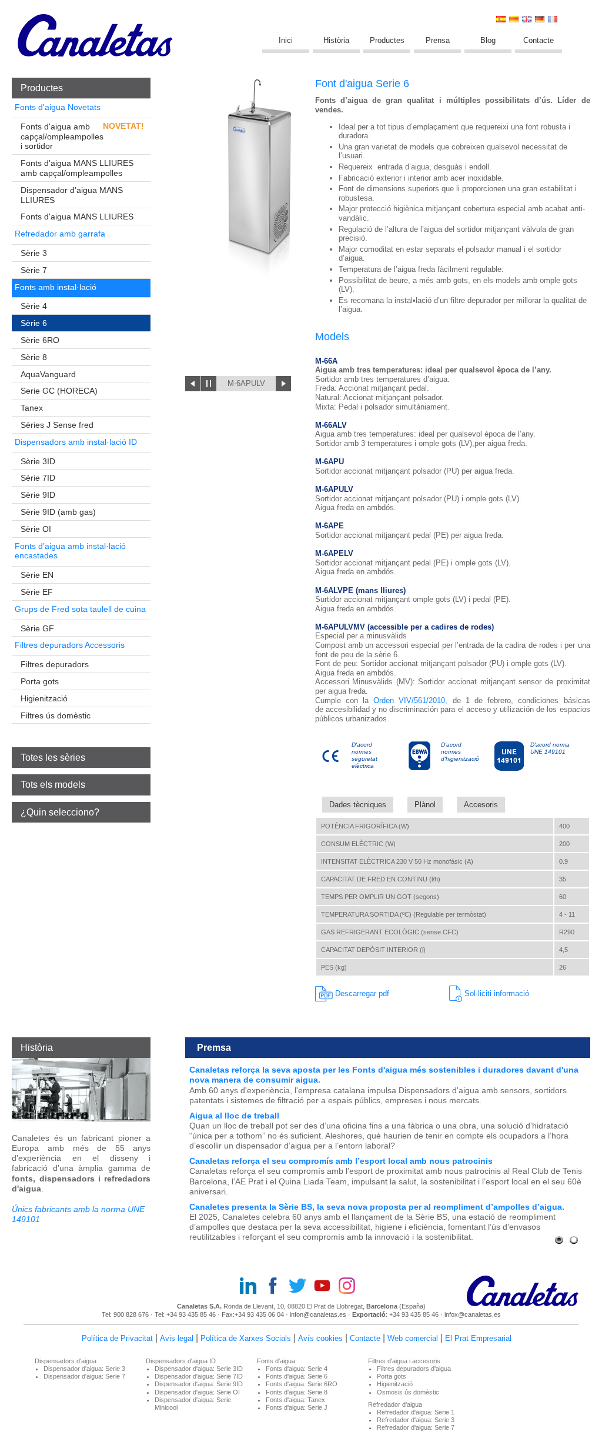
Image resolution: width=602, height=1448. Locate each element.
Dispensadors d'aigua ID (181, 1360)
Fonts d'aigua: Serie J (296, 1407)
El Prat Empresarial (478, 1338)
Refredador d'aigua (395, 1404)
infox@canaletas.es (472, 1314)
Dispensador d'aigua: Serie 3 (84, 1368)
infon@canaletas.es (318, 1314)
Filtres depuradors (55, 664)
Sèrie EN (37, 575)
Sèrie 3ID (38, 461)
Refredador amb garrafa (60, 233)
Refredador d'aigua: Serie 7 (415, 1427)
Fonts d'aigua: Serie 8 (296, 1392)
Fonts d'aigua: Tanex (295, 1399)
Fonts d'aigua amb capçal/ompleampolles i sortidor (62, 136)
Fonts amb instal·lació (55, 287)
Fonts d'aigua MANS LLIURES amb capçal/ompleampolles (77, 168)
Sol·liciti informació (495, 993)
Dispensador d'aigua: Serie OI (197, 1392)
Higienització (44, 698)
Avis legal (176, 1338)
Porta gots (40, 681)
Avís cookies (320, 1338)
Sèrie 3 (34, 253)
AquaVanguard (48, 374)
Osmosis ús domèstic (408, 1392)
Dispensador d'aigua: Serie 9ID (199, 1383)
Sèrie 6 (34, 323)
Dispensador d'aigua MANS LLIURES (72, 195)
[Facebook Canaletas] (276, 1287)
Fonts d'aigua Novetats (58, 107)
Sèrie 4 (34, 306)
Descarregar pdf (361, 993)
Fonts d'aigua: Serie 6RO (301, 1383)
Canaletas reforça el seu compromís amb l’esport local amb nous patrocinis (341, 1161)
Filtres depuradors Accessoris (70, 645)
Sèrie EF (37, 592)
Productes (387, 40)
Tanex (32, 407)
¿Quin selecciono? (60, 812)
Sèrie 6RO (40, 340)
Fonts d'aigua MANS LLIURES (77, 216)
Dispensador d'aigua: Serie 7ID (199, 1376)
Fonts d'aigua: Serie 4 (296, 1368)
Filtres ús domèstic (56, 715)
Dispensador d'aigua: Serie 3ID (199, 1368)
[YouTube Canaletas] (325, 1287)
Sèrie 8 (34, 357)
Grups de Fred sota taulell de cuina (80, 609)
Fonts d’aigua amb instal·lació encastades (70, 551)
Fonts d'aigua (276, 1360)
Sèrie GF (37, 628)
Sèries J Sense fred (57, 425)
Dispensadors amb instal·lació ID (76, 442)
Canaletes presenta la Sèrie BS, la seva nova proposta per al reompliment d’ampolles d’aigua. (376, 1206)
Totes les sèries (53, 758)
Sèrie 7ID (38, 477)
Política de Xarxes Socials (245, 1338)
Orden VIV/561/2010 (409, 700)
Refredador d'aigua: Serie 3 (415, 1419)
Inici (286, 40)
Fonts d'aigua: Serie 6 (296, 1376)
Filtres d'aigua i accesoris (404, 1360)
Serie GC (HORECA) (59, 390)
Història (336, 40)
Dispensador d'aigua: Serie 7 (84, 1376)
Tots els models (53, 785)
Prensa (438, 40)
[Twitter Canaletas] (301, 1287)
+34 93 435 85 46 (191, 1314)
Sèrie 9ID (38, 495)
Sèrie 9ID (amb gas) (58, 512)
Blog (488, 40)
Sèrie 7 (34, 270)
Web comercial (412, 1338)
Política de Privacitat (117, 1338)
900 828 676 (131, 1314)
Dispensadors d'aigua (65, 1360)
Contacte (538, 40)
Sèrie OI (36, 529)
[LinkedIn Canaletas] (251, 1287)
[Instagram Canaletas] (350, 1287)
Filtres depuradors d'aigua (414, 1368)
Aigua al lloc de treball (234, 1115)
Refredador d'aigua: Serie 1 (415, 1412)
